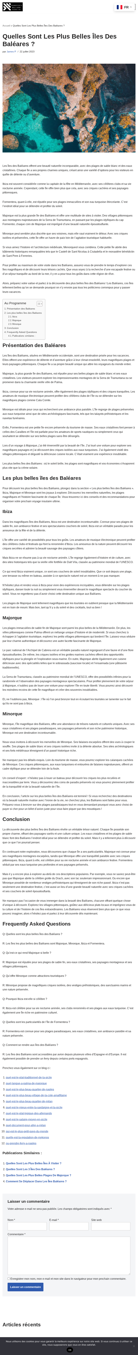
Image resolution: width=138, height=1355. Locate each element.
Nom (11, 1220)
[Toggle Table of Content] (38, 304)
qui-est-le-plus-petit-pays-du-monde (27, 1131)
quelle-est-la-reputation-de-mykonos (27, 1137)
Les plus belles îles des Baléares (24, 313)
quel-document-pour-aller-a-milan (26, 1125)
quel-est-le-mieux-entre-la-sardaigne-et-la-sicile (34, 1107)
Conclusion (13, 328)
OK (70, 1350)
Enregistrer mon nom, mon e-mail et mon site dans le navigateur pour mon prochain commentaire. (68, 1278)
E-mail (54, 1220)
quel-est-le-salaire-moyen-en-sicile (26, 1119)
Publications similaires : (24, 336)
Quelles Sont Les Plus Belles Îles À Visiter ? (33, 1163)
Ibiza (14, 316)
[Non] (133, 1346)
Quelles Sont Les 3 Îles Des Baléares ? (30, 1169)
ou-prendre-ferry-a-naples (21, 1143)
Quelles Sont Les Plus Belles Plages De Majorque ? (38, 1175)
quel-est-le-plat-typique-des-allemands (29, 1113)
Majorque (16, 320)
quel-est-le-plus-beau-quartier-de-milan (29, 1101)
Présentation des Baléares (21, 308)
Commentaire (16, 1234)
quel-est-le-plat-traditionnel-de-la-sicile (29, 1077)
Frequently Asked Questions (22, 332)
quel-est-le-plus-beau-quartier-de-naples (30, 1089)
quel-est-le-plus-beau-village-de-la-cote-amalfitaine (36, 1095)
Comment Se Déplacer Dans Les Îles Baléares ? (36, 1181)
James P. (11, 51)
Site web (96, 1220)
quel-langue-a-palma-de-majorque (26, 1083)
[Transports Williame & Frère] (13, 6)
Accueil (6, 25)
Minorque (16, 324)
